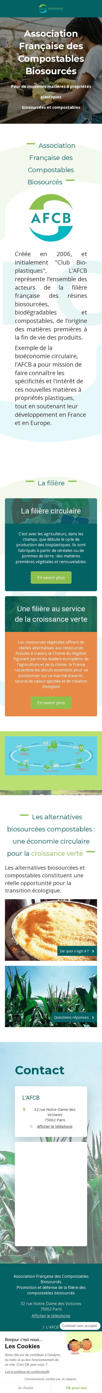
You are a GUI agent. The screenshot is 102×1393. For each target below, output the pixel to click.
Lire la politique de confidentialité (27, 1372)
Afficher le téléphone (55, 1126)
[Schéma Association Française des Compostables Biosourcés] (51, 756)
